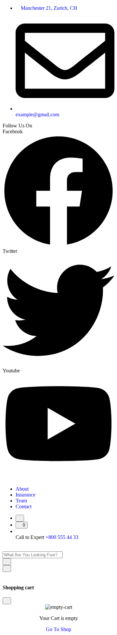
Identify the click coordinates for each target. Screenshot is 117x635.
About (22, 489)
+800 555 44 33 (62, 537)
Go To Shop (58, 629)
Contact (24, 506)
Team (21, 500)
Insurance (25, 494)
